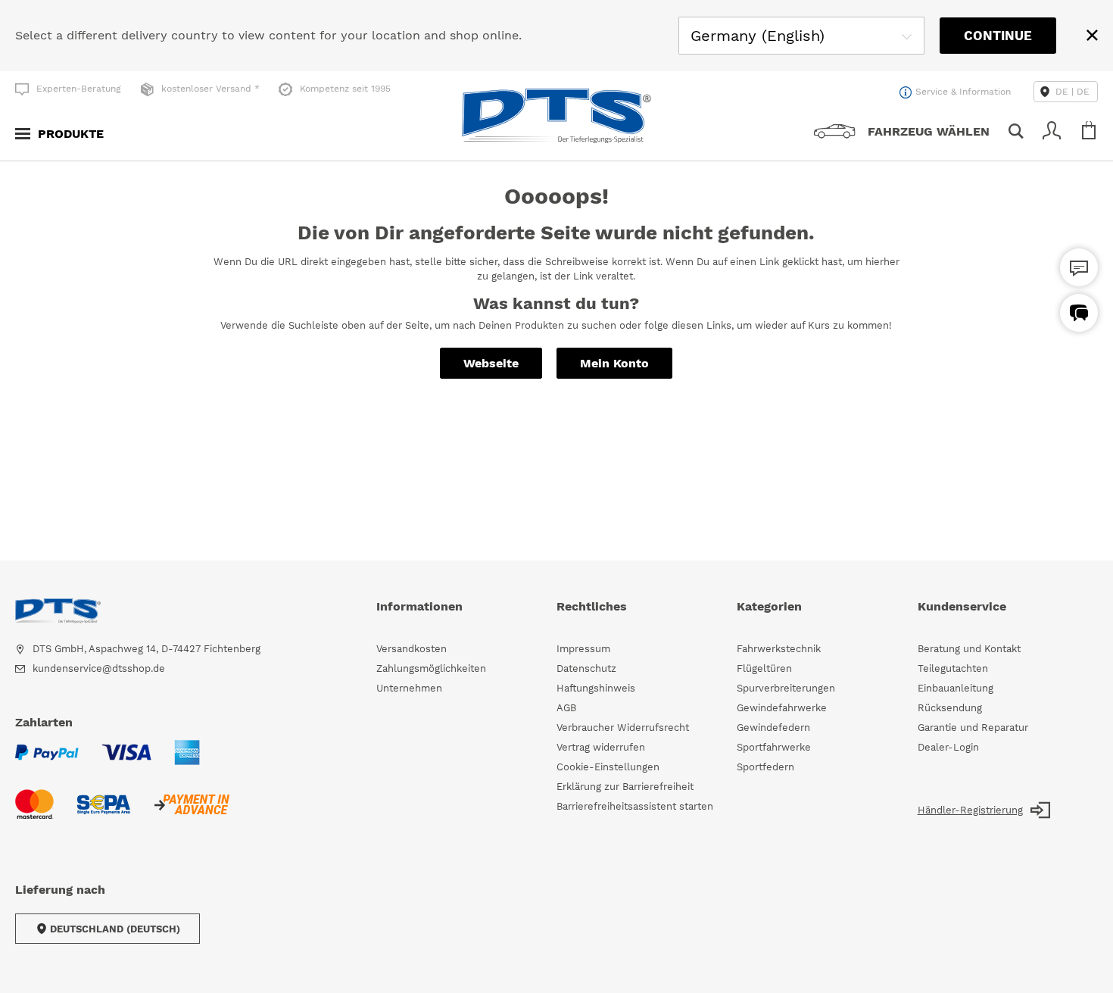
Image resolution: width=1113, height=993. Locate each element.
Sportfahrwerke (774, 747)
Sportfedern (765, 767)
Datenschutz (586, 668)
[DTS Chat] (1079, 267)
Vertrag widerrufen (600, 747)
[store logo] (556, 116)
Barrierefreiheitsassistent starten (634, 806)
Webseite (491, 363)
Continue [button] (998, 35)
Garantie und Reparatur (973, 727)
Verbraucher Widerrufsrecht (622, 727)
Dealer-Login (948, 747)
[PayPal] (47, 761)
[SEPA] (103, 814)
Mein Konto (614, 363)
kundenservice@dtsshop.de (99, 668)
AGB (566, 708)
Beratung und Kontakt (969, 648)
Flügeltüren (764, 668)
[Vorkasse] (191, 814)
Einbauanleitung (955, 688)
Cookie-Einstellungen (607, 767)
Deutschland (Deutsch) (115, 929)
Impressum (583, 648)
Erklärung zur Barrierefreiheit (625, 786)
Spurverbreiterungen (786, 688)
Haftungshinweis (595, 688)
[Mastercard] (34, 813)
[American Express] (187, 761)
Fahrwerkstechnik (779, 648)
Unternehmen (409, 688)
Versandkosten (411, 648)
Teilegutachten (953, 668)
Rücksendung (950, 708)
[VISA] (126, 761)
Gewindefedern (773, 727)
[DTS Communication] (1079, 313)
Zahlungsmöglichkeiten (431, 668)
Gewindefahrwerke (782, 708)
